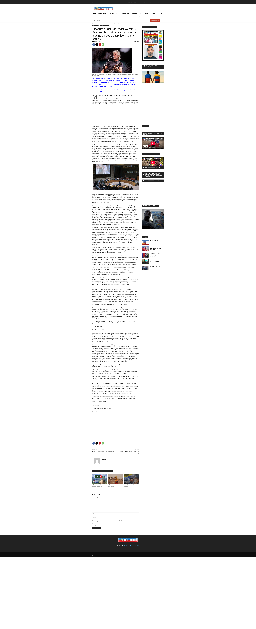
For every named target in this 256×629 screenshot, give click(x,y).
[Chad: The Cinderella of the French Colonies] (131, 479)
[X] (96, 44)
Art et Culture (102, 25)
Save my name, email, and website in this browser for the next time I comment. (114, 521)
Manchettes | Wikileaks (99, 17)
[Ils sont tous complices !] (145, 268)
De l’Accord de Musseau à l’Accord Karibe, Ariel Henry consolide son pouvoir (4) (128, 452)
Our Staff (151, 2)
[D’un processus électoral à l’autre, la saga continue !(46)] (145, 255)
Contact (155, 2)
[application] (153, 163)
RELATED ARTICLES (97, 471)
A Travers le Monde (114, 13)
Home (94, 13)
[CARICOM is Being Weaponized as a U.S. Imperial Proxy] (145, 261)
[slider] (161, 181)
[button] (162, 14)
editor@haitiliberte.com (131, 545)
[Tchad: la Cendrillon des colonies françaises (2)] (115, 479)
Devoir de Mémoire (137, 13)
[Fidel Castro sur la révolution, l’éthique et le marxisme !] (99, 479)
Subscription (94, 2)
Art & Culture (125, 13)
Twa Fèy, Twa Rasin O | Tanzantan (145, 17)
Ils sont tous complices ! (155, 266)
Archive (100, 2)
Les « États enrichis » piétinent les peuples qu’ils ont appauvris (103, 452)
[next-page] (95, 489)
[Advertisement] (139, 9)
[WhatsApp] (103, 44)
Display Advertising (122, 2)
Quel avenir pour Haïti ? (155, 240)
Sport (119, 17)
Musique (107, 25)
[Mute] (159, 167)
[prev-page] (93, 489)
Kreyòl (153, 13)
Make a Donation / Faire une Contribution (141, 2)
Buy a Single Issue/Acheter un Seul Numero (110, 2)
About (159, 2)
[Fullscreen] (162, 167)
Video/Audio (96, 20)
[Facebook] (93, 44)
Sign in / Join (94, 0)
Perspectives (112, 17)
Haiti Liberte (94, 41)
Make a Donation (154, 20)
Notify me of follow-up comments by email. (101, 523)
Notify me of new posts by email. (99, 525)
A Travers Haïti (102, 13)
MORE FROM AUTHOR (108, 471)
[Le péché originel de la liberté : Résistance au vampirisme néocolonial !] (145, 248)
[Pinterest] (100, 44)
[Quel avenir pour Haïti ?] (145, 242)
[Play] (143, 167)
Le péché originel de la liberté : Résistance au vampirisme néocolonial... (156, 248)
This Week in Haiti (128, 17)
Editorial (147, 13)
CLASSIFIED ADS (129, 2)
